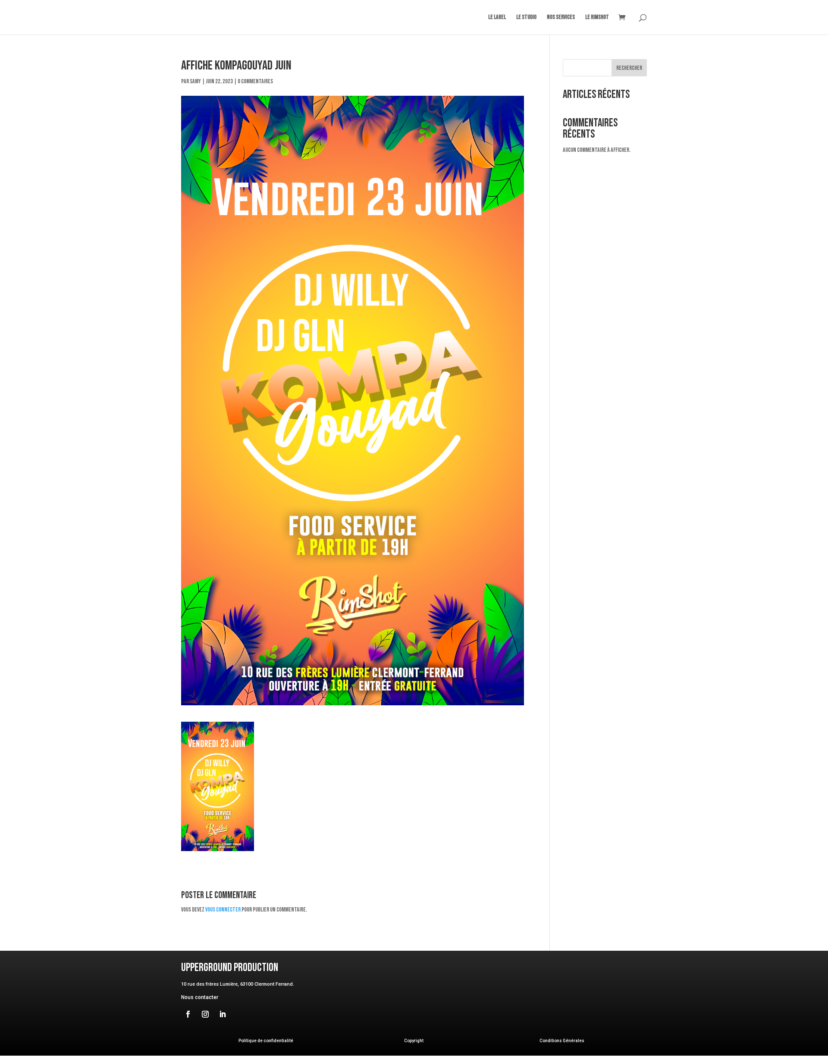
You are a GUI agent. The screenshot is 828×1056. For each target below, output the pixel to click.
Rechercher (629, 68)
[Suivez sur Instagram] (205, 1014)
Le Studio (526, 17)
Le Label (497, 17)
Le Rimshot (597, 17)
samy (195, 81)
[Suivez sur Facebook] (188, 1014)
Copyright (413, 1040)
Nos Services (561, 17)
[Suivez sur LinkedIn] (222, 1014)
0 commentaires (255, 81)
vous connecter (223, 909)
